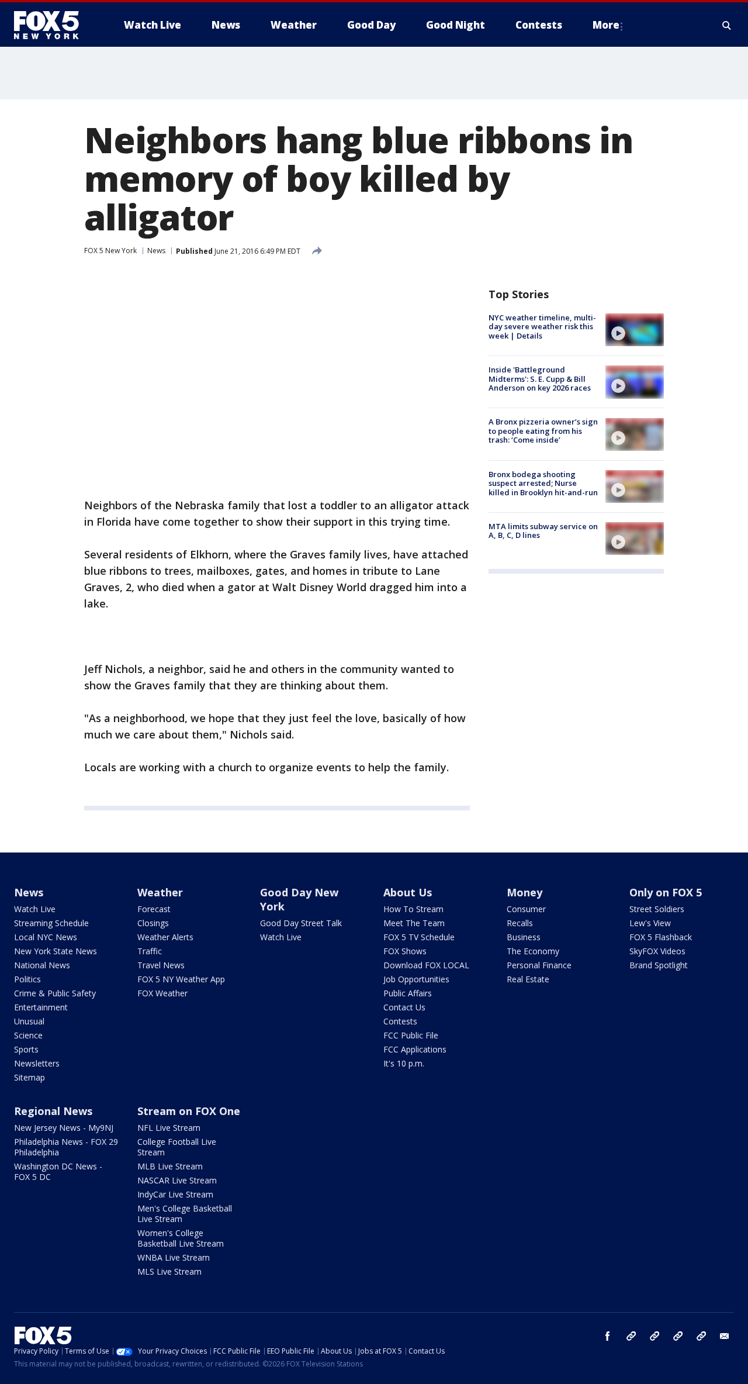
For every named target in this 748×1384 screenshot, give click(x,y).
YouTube (678, 1336)
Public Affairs (407, 993)
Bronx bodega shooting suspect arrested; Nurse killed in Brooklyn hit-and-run (543, 483)
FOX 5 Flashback (660, 937)
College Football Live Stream (176, 1147)
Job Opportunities (416, 979)
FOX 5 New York (110, 251)
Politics (27, 979)
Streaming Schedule (51, 923)
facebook (607, 1336)
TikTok (654, 1336)
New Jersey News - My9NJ (63, 1127)
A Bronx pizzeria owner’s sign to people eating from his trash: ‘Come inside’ (543, 431)
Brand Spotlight (658, 965)
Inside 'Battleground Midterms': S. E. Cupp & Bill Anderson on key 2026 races (540, 378)
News (156, 251)
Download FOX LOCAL (426, 965)
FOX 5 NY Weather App (181, 979)
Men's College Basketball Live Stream (184, 1213)
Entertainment (41, 1007)
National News (42, 965)
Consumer (526, 908)
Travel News (161, 965)
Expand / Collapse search (727, 25)
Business (524, 937)
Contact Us (404, 1007)
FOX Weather (162, 993)
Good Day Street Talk (301, 923)
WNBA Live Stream (173, 1257)
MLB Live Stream (170, 1166)
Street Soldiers (656, 908)
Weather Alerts (165, 937)
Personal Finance (539, 965)
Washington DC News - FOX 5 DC (58, 1171)
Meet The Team (414, 923)
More (606, 25)
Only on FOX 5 (665, 892)
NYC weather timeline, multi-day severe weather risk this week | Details (542, 326)
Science (28, 1035)
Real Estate (528, 979)
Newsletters (37, 1063)
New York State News (55, 951)
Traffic (149, 951)
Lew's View (650, 923)
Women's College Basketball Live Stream (180, 1238)
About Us (407, 892)
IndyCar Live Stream (175, 1194)
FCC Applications (414, 1049)
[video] (634, 329)
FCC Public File (410, 1035)
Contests (400, 1021)
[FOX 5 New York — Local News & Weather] (52, 25)
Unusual (29, 1021)
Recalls (520, 923)
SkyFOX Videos (657, 951)
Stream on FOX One (188, 1111)
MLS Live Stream (169, 1271)
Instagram (631, 1336)
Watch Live (35, 908)
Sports (26, 1049)
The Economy (533, 951)
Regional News (53, 1111)
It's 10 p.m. (403, 1063)
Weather (160, 892)
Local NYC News (45, 937)
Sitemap (29, 1077)
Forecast (154, 908)
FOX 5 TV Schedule (419, 937)
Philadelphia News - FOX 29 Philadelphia (66, 1147)
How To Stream (413, 908)
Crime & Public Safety (55, 993)
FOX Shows (405, 951)
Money (524, 892)
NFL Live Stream (168, 1127)
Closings (153, 923)
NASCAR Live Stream (177, 1180)
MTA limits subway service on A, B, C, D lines (543, 531)
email (724, 1336)
